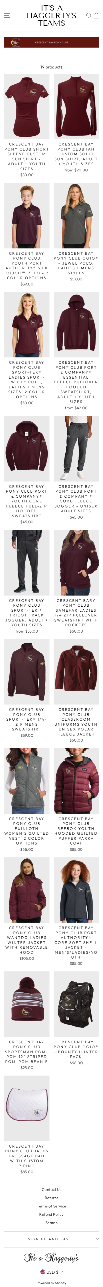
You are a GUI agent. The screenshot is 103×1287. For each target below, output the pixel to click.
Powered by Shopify (51, 1283)
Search (52, 1222)
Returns (51, 1197)
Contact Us (51, 1189)
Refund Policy (51, 1214)
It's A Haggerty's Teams (51, 15)
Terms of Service (51, 1206)
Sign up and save (50, 1239)
